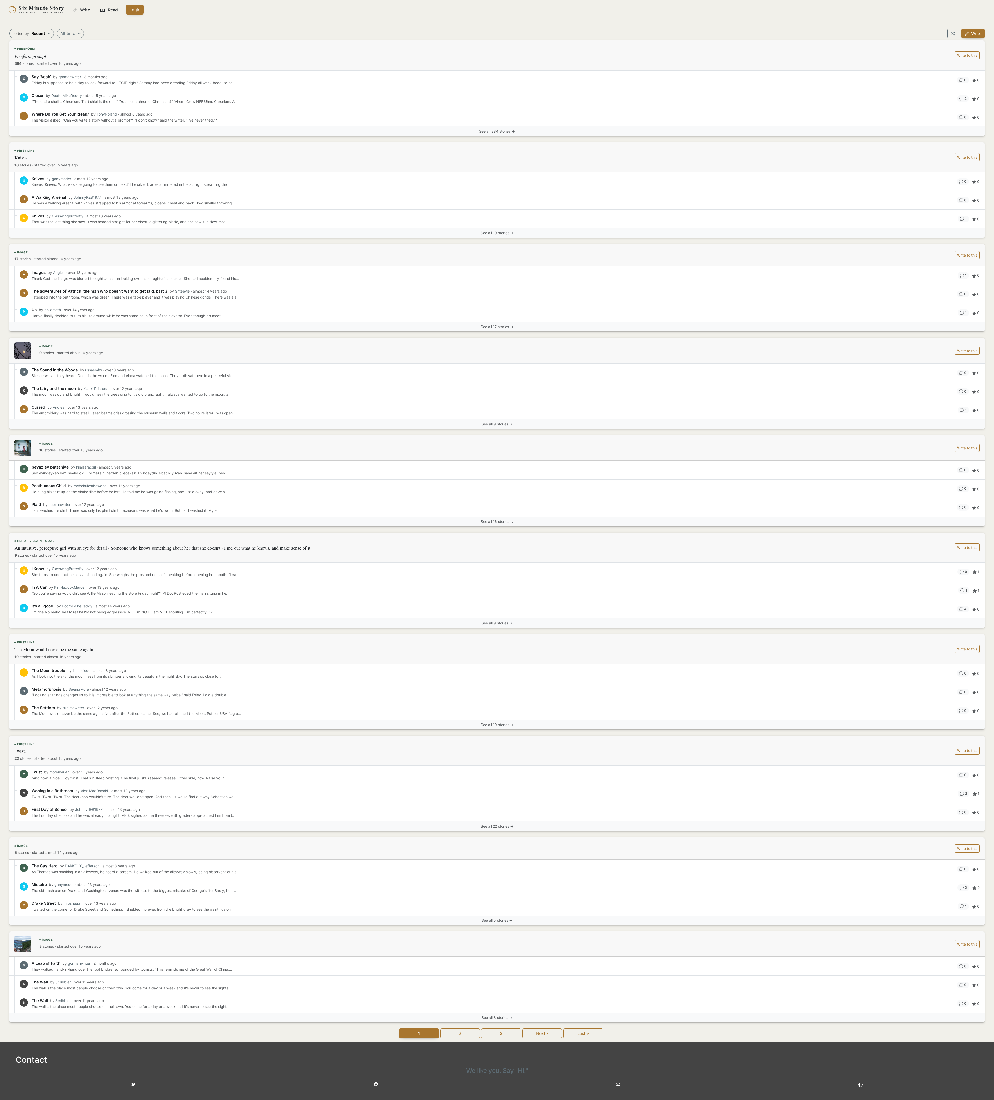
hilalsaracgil (86, 467)
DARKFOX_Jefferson (82, 866)
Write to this (967, 55)
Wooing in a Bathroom (52, 790)
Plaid (36, 504)
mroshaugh (72, 903)
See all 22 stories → (497, 826)
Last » (583, 1033)
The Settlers (43, 707)
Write (975, 33)
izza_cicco (81, 670)
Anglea (59, 272)
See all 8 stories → (497, 1017)
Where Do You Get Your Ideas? (60, 114)
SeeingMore (79, 689)
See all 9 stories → (497, 424)
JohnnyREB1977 (87, 197)
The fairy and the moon (54, 388)
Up (34, 309)
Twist (37, 772)
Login (134, 9)
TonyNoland (107, 114)
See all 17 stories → (497, 326)
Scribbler (63, 982)
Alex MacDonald (94, 791)
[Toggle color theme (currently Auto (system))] (860, 1084)
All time (68, 33)
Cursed (38, 407)
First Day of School (50, 809)
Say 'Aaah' (41, 76)
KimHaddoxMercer (70, 587)
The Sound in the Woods (55, 369)
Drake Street (44, 903)
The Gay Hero (44, 865)
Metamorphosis (46, 689)
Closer (38, 95)
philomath (52, 310)
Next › (542, 1033)
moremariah (59, 772)
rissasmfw (93, 370)
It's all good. (43, 606)
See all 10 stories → (497, 233)
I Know (38, 568)
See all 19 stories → (497, 724)
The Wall (40, 982)
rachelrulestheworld (90, 486)
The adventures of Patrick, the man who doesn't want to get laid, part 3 (99, 291)
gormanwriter (70, 77)
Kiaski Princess (95, 388)
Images (39, 272)
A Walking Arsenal (49, 197)
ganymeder (61, 178)
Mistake (39, 884)
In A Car (39, 587)
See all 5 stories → (497, 920)
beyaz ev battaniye (50, 467)
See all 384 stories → (497, 131)
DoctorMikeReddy (66, 95)
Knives (38, 178)
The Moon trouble (48, 670)
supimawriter (59, 504)
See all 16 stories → (497, 521)
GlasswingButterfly (67, 216)
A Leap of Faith (46, 963)
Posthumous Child (49, 485)
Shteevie (182, 291)
